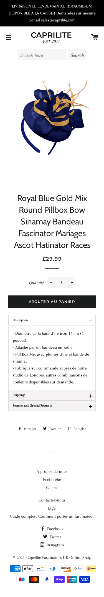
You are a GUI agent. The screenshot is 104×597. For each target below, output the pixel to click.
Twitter (55, 536)
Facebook (55, 528)
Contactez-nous (52, 500)
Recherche (52, 479)
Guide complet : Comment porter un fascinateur (52, 516)
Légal (52, 508)
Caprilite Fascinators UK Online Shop (58, 557)
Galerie (52, 487)
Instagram (54, 544)
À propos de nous (52, 471)
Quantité (36, 282)
